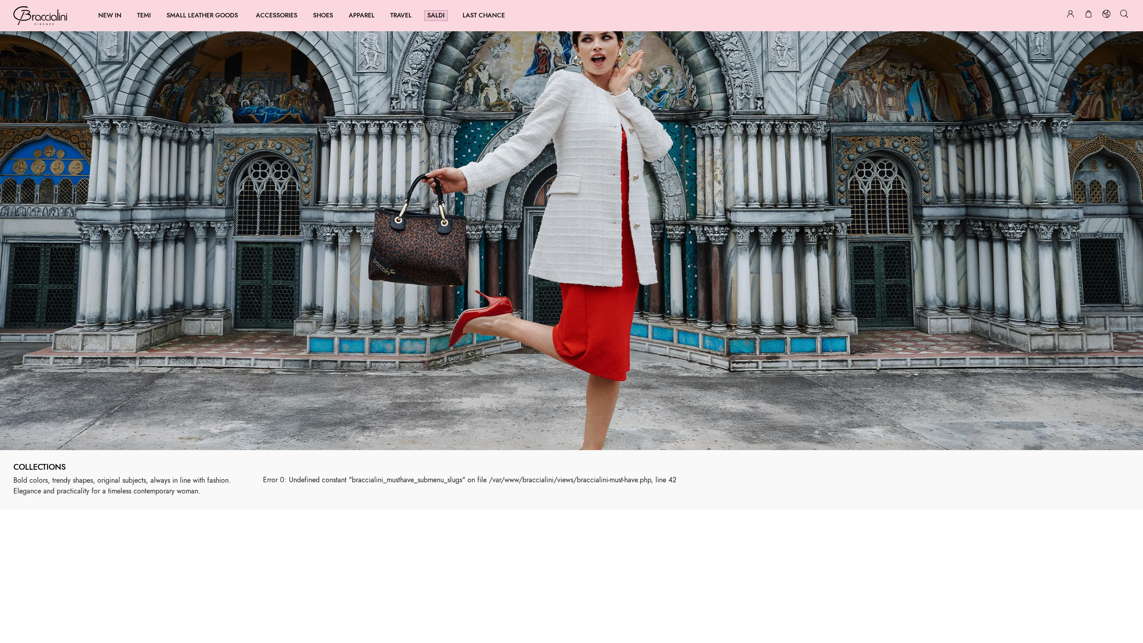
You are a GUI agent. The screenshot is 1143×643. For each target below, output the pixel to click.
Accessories (276, 15)
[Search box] (1124, 15)
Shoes (323, 15)
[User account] (1070, 15)
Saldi (436, 15)
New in (109, 15)
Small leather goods (202, 15)
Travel (401, 15)
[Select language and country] (1106, 15)
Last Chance (484, 15)
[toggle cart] (1088, 15)
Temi (144, 15)
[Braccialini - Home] (40, 15)
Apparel (362, 15)
